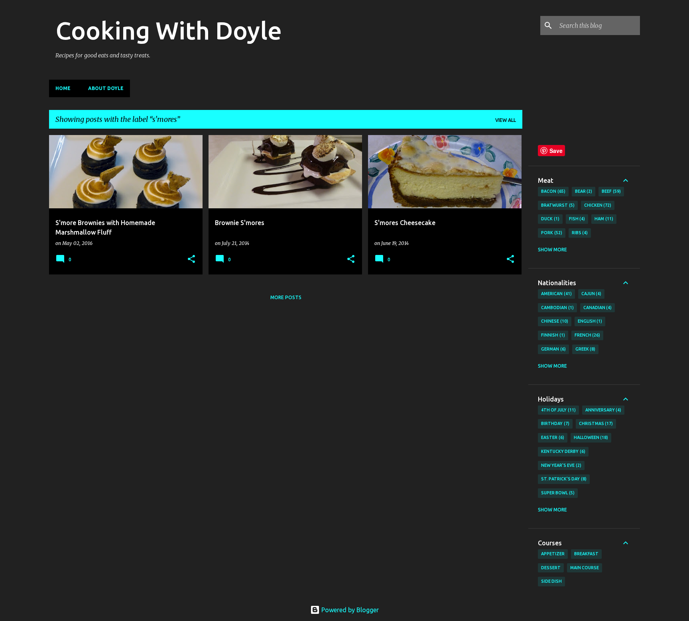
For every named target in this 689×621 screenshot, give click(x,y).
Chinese (554, 321)
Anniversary (602, 409)
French (587, 335)
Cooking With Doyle (168, 30)
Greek (584, 349)
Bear (583, 191)
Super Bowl (557, 492)
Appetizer (553, 553)
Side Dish (551, 581)
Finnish (552, 335)
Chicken (597, 205)
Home (63, 88)
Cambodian (556, 307)
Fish (576, 218)
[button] (191, 259)
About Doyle (106, 88)
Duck (549, 218)
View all (505, 120)
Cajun (590, 293)
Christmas (595, 423)
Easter (552, 437)
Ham (603, 218)
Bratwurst (557, 205)
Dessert (551, 567)
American (555, 293)
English (589, 321)
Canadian (596, 307)
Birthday (554, 423)
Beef (610, 191)
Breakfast (586, 553)
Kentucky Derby (562, 451)
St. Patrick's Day (563, 478)
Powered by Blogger (349, 609)
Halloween (590, 437)
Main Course (584, 567)
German (552, 349)
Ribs (579, 232)
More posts (285, 297)
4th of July (557, 409)
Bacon (552, 191)
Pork (551, 232)
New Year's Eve (560, 465)
